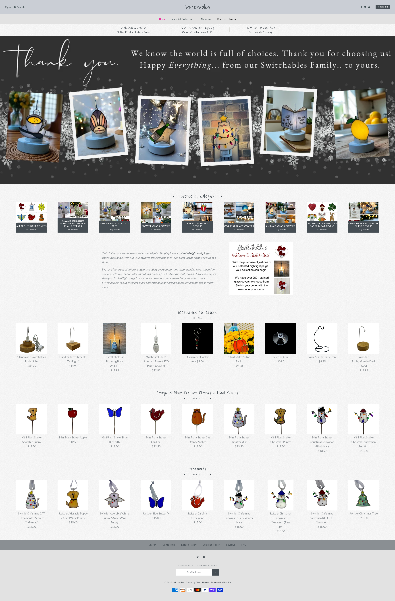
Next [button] (389, 111)
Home (162, 19)
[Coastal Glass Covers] (239, 204)
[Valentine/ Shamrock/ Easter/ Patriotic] (322, 204)
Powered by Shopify (221, 582)
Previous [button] (5, 111)
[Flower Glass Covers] (156, 204)
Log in (232, 19)
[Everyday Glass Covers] (197, 204)
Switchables (178, 582)
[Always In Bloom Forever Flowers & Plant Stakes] (73, 204)
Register (222, 19)
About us (206, 19)
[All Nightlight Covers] (31, 204)
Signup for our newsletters (197, 565)
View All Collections (183, 19)
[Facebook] (361, 7)
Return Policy (189, 544)
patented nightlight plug (193, 253)
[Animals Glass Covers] (280, 204)
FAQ (243, 544)
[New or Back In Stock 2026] (114, 204)
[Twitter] (365, 7)
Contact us (168, 544)
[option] (197, 110)
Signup (8, 7)
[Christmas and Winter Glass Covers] (363, 204)
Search (152, 544)
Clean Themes (203, 582)
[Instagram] (368, 7)
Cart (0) (383, 7)
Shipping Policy (211, 544)
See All (197, 318)
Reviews (230, 544)
